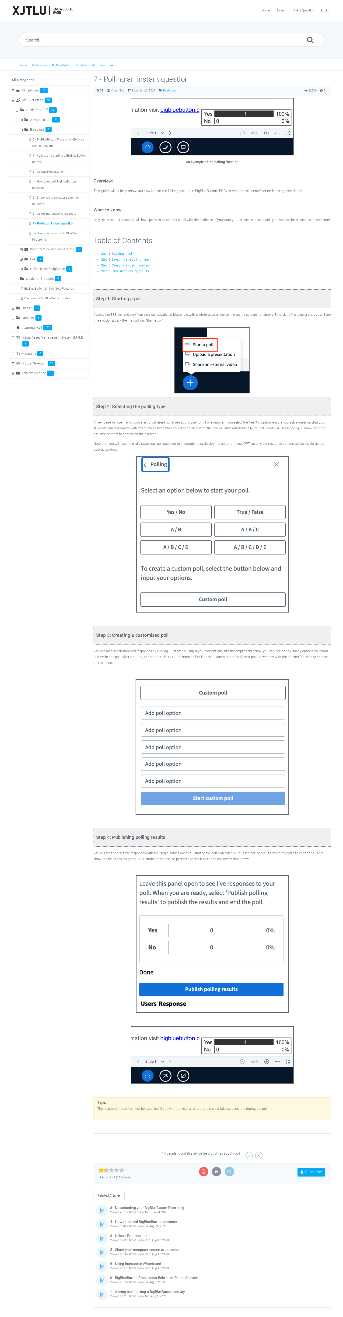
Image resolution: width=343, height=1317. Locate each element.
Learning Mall (35, 327)
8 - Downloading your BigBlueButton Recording (147, 1208)
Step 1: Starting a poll (117, 254)
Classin (30, 308)
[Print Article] (216, 1171)
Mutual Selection (37, 363)
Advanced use (43, 120)
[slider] (111, 1170)
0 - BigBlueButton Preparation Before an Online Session (154, 1278)
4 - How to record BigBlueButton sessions (143, 1222)
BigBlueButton (61, 65)
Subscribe (313, 1172)
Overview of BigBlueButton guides (47, 298)
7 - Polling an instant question (53, 223)
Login (325, 10)
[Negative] (258, 1153)
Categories (39, 65)
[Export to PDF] (203, 1171)
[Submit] (310, 39)
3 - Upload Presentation (49, 171)
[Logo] (42, 10)
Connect (30, 318)
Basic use (106, 65)
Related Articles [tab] (109, 1195)
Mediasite (31, 353)
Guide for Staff (85, 65)
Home (23, 65)
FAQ (35, 259)
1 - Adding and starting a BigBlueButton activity (147, 1292)
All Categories (23, 80)
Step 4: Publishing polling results (125, 271)
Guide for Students (42, 278)
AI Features (33, 90)
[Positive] (248, 1153)
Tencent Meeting (36, 373)
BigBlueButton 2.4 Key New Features (49, 288)
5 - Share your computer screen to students (144, 1250)
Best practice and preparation (54, 249)
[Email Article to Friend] (229, 1171)
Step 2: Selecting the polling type (125, 259)
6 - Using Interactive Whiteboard (54, 213)
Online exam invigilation (50, 269)
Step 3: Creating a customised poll (126, 265)
